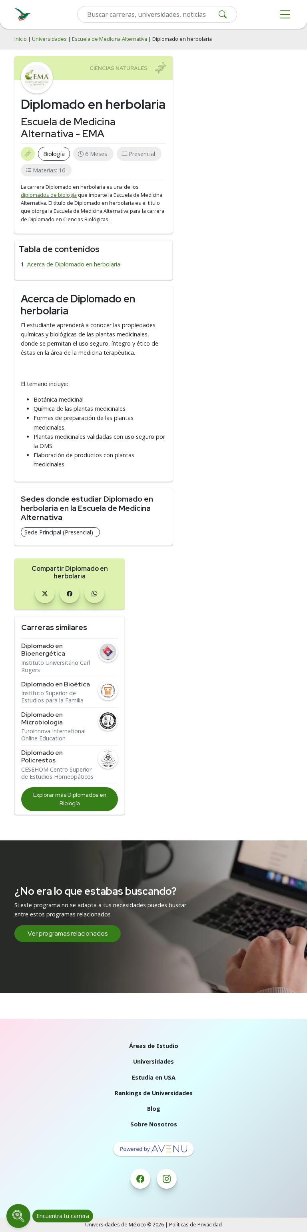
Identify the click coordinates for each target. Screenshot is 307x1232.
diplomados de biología (49, 195)
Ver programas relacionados (68, 933)
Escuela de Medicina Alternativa (109, 39)
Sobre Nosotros (153, 1124)
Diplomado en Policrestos (42, 756)
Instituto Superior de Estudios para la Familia (52, 697)
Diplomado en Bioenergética (43, 649)
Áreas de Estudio (153, 1046)
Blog (153, 1108)
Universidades (49, 39)
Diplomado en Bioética (55, 684)
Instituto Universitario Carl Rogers (55, 666)
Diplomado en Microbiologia (42, 718)
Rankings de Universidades (154, 1093)
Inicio (20, 39)
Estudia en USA (153, 1077)
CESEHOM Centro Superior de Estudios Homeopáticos (57, 773)
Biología (54, 154)
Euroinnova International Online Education (53, 735)
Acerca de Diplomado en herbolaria (73, 264)
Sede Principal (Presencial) (58, 532)
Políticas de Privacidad (195, 1224)
